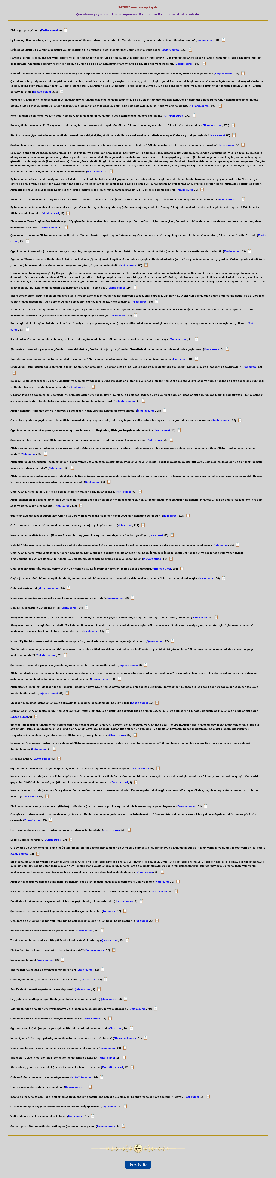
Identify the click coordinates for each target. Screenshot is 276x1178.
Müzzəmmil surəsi (125, 1038)
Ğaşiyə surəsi (73, 1086)
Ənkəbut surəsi (46, 655)
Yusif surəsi (77, 386)
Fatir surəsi (39, 748)
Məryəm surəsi (152, 558)
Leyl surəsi (109, 1106)
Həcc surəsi (206, 578)
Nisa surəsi (217, 135)
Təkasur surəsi (106, 1126)
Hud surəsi (180, 358)
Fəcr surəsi (192, 1096)
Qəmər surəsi (109, 940)
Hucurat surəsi (124, 901)
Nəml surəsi (199, 617)
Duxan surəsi (53, 839)
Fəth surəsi (163, 881)
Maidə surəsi (95, 171)
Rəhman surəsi (95, 950)
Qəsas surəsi (155, 641)
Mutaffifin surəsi (112, 1067)
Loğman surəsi (128, 665)
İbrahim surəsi (126, 400)
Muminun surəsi (49, 588)
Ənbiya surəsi (162, 568)
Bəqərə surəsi (205, 40)
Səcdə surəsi (139, 702)
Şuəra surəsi (115, 597)
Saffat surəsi (42, 758)
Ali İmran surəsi (199, 105)
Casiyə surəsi (20, 853)
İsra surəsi (156, 535)
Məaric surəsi (92, 1018)
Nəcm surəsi (85, 930)
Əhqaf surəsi (145, 871)
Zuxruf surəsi (32, 820)
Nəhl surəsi (162, 430)
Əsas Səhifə (138, 1164)
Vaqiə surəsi (45, 959)
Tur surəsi (109, 911)
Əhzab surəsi (19, 716)
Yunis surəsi (212, 349)
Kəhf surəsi (221, 544)
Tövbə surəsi (178, 339)
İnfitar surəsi (107, 1057)
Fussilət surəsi (186, 806)
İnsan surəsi (107, 1047)
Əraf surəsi (140, 301)
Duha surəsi (76, 1116)
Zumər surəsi (119, 782)
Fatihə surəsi (49, 30)
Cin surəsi (115, 1028)
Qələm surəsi (83, 989)
